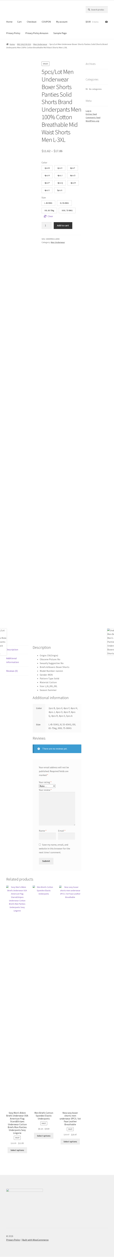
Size (44, 197)
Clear (50, 216)
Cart (19, 21)
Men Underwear (40, 44)
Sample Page (60, 33)
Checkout (32, 21)
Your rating (45, 782)
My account (62, 21)
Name (42, 830)
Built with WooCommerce (35, 1239)
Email (61, 830)
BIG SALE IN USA (24, 44)
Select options (17, 1150)
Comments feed (93, 117)
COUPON (46, 21)
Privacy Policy (13, 33)
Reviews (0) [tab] (12, 670)
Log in (88, 111)
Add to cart (63, 225)
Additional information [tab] (12, 660)
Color (44, 162)
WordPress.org (92, 121)
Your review (45, 789)
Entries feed (91, 114)
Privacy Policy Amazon (36, 33)
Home (9, 21)
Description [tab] (12, 649)
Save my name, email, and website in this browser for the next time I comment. (54, 848)
